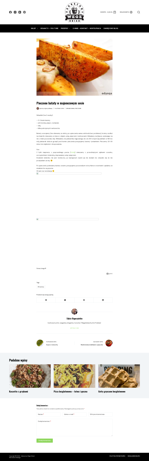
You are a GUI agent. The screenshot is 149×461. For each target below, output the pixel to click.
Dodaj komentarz (44, 421)
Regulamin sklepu (134, 456)
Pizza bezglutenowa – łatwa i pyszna (70, 391)
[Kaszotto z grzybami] (30, 376)
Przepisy (64, 28)
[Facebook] (10, 12)
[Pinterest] (24, 12)
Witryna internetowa (97, 414)
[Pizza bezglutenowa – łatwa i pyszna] (74, 376)
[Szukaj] (138, 12)
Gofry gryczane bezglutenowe (111, 391)
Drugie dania (70, 108)
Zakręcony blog (110, 28)
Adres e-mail (69, 414)
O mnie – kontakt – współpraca (87, 28)
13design (18, 457)
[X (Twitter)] (65, 300)
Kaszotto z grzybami (18, 391)
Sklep (33, 28)
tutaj (73, 152)
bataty (41, 287)
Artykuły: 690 (74, 328)
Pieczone (78, 108)
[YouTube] (19, 12)
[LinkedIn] (103, 300)
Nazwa (41, 414)
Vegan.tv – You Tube (49, 28)
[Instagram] (15, 12)
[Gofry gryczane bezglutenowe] (119, 376)
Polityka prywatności (117, 456)
